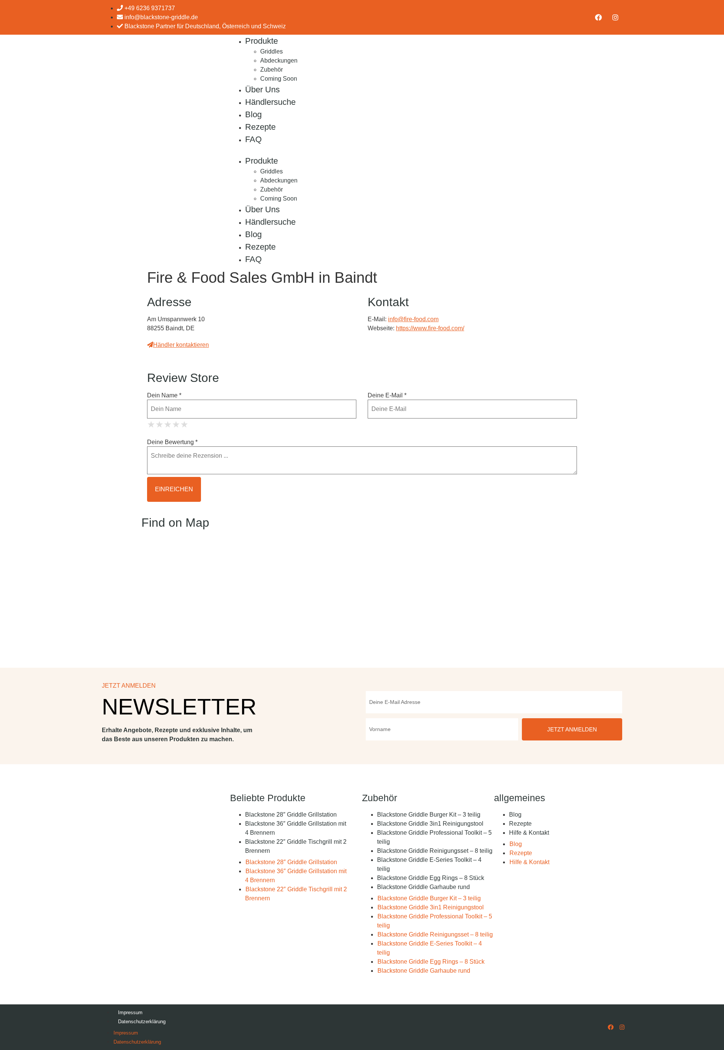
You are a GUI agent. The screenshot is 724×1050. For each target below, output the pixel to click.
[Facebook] (598, 17)
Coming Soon (278, 78)
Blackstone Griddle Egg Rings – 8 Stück (430, 878)
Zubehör (271, 69)
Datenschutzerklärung (142, 1021)
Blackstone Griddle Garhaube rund (423, 887)
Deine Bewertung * (172, 442)
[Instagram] (615, 17)
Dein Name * (164, 395)
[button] (360, 150)
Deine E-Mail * (387, 395)
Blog (253, 114)
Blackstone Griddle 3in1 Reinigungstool (430, 823)
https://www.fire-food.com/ (430, 328)
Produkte (261, 41)
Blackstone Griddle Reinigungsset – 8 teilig (434, 851)
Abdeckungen (279, 60)
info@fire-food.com (413, 319)
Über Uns (262, 89)
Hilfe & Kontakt (529, 832)
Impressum (130, 1012)
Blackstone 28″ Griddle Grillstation (291, 814)
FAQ (253, 139)
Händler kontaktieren (181, 345)
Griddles (271, 51)
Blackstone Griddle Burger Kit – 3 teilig (428, 814)
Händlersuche (270, 102)
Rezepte (260, 127)
